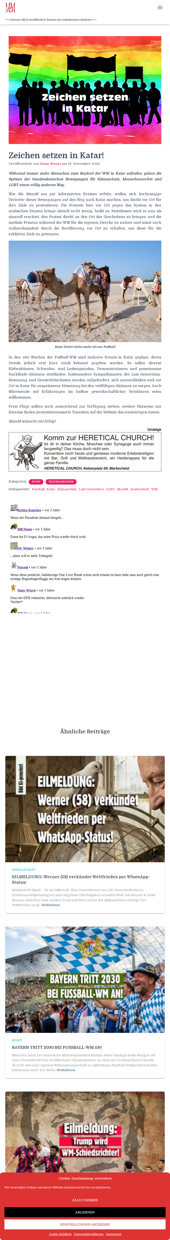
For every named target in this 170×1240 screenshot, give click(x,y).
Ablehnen (85, 1212)
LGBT (110, 489)
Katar (51, 489)
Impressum (113, 1234)
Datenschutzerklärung (89, 1234)
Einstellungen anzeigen (85, 1224)
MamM (122, 489)
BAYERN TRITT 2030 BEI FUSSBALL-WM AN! (57, 1047)
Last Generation (91, 489)
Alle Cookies (85, 1200)
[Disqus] (85, 557)
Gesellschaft (23, 869)
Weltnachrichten (61, 482)
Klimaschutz (67, 489)
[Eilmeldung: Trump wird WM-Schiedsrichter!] (85, 1144)
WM (154, 489)
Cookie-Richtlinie (60, 1234)
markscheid (139, 489)
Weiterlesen (50, 905)
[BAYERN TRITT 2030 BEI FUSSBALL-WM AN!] (85, 979)
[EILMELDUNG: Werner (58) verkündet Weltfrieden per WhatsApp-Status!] (85, 808)
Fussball (38, 489)
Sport (36, 482)
